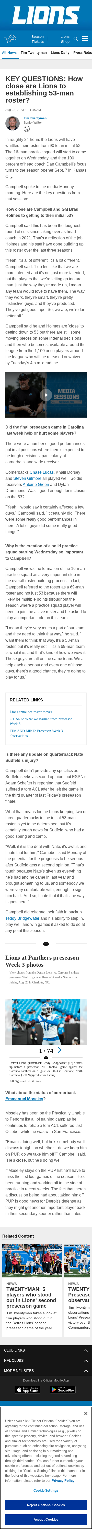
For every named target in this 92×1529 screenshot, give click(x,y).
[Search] (76, 38)
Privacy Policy (22, 1480)
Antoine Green (35, 484)
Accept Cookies (46, 1519)
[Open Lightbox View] (46, 1041)
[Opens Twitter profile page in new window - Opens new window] (27, 129)
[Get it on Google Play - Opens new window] (62, 1392)
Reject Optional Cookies (46, 1505)
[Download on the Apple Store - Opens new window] (27, 1390)
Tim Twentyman (35, 118)
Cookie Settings (46, 1490)
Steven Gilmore (19, 478)
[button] (46, 395)
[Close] (85, 1413)
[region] (46, 1467)
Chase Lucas (40, 472)
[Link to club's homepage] (10, 36)
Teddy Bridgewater (22, 918)
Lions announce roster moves (33, 712)
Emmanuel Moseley (24, 1098)
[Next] (59, 1050)
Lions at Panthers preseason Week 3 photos (42, 961)
